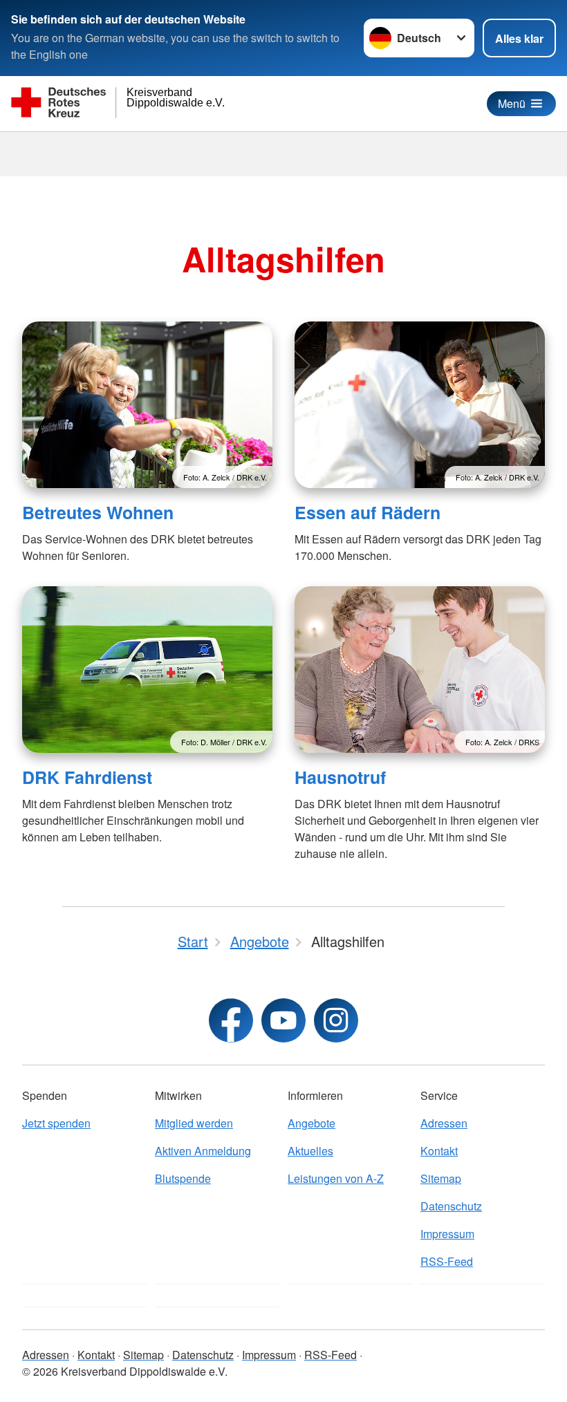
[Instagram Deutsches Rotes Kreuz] (336, 1020)
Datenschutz (451, 1206)
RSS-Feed (446, 1261)
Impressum (447, 1234)
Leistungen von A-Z (336, 1178)
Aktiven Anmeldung (203, 1151)
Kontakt (439, 1151)
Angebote (311, 1123)
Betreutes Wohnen (98, 512)
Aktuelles (310, 1151)
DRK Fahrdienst (87, 777)
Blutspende (183, 1178)
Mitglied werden (194, 1123)
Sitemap (440, 1178)
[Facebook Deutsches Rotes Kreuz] (231, 1020)
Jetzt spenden (56, 1123)
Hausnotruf (340, 777)
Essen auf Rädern (367, 512)
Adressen (443, 1123)
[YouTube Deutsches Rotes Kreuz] (283, 1020)
